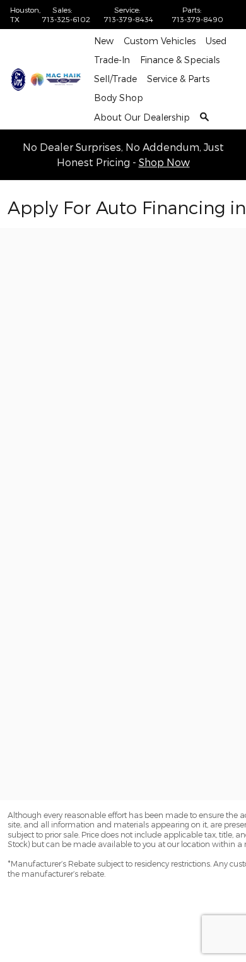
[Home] (18, 79)
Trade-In (112, 59)
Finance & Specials (180, 59)
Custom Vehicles (160, 40)
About (142, 117)
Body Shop (118, 97)
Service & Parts (178, 78)
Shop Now (164, 162)
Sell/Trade (115, 78)
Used (216, 40)
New (104, 40)
